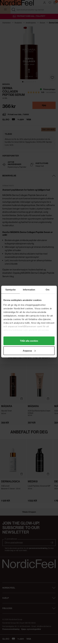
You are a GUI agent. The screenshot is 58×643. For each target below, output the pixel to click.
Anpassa (27, 350)
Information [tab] (29, 289)
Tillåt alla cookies (29, 341)
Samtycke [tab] (10, 289)
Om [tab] (47, 289)
